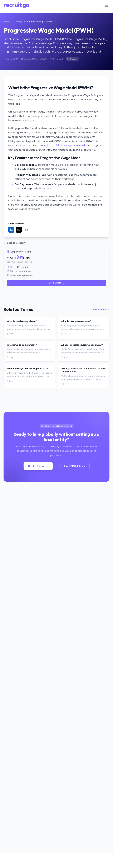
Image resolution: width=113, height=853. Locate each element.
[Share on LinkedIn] (11, 230)
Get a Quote (54, 282)
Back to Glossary (16, 242)
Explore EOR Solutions (72, 466)
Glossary (18, 21)
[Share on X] (19, 230)
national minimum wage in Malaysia (64, 145)
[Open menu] (106, 5)
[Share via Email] (26, 230)
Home (7, 21)
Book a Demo (36, 466)
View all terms (99, 309)
